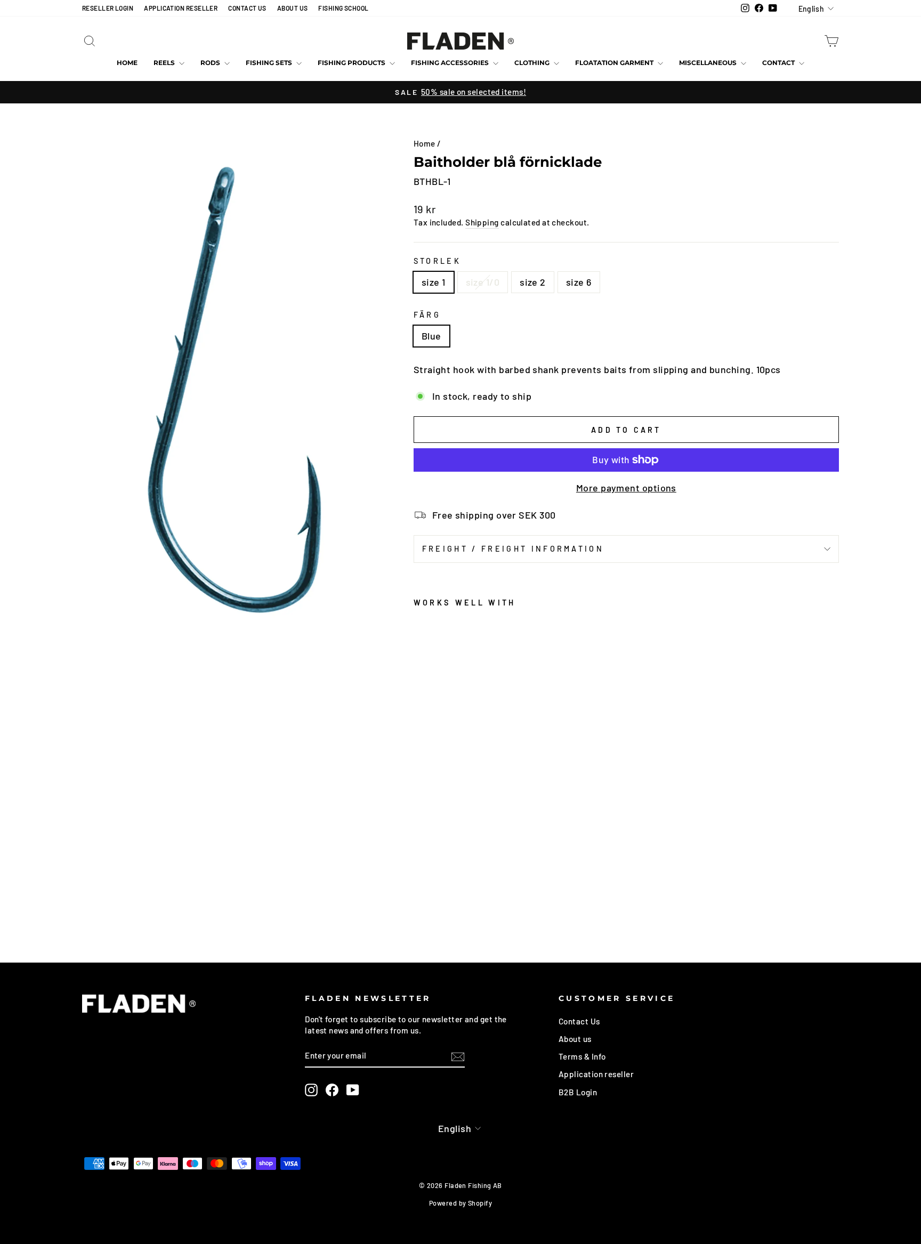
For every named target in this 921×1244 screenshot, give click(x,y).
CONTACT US (247, 8)
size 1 (434, 282)
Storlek (437, 260)
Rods (211, 63)
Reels (165, 63)
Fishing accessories (450, 63)
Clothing (532, 63)
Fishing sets (270, 63)
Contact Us (579, 1021)
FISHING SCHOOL (343, 8)
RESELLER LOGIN (107, 8)
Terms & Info (582, 1056)
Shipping (482, 222)
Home (127, 63)
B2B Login (578, 1092)
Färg (427, 314)
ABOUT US (292, 8)
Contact (779, 63)
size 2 (533, 282)
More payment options (626, 488)
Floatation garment (615, 63)
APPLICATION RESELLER (180, 8)
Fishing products (352, 63)
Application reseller (596, 1074)
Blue (431, 336)
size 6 (579, 282)
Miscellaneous (708, 63)
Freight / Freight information (513, 548)
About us (575, 1039)
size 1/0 (483, 282)
